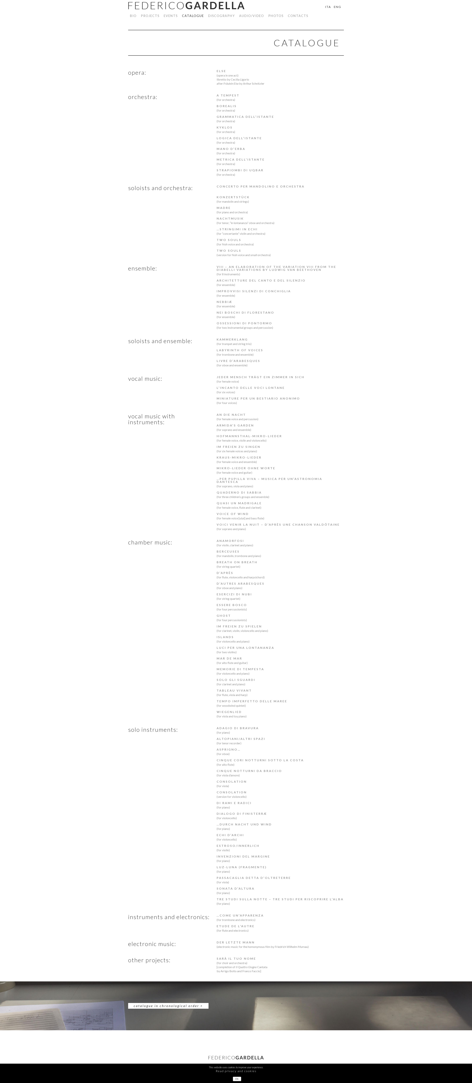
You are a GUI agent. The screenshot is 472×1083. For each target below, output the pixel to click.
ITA (328, 6)
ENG (337, 6)
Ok (237, 1079)
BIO (133, 16)
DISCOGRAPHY (221, 16)
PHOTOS (276, 16)
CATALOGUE (193, 16)
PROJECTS (150, 16)
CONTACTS (298, 16)
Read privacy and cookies (236, 1071)
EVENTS (171, 16)
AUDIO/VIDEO (251, 16)
